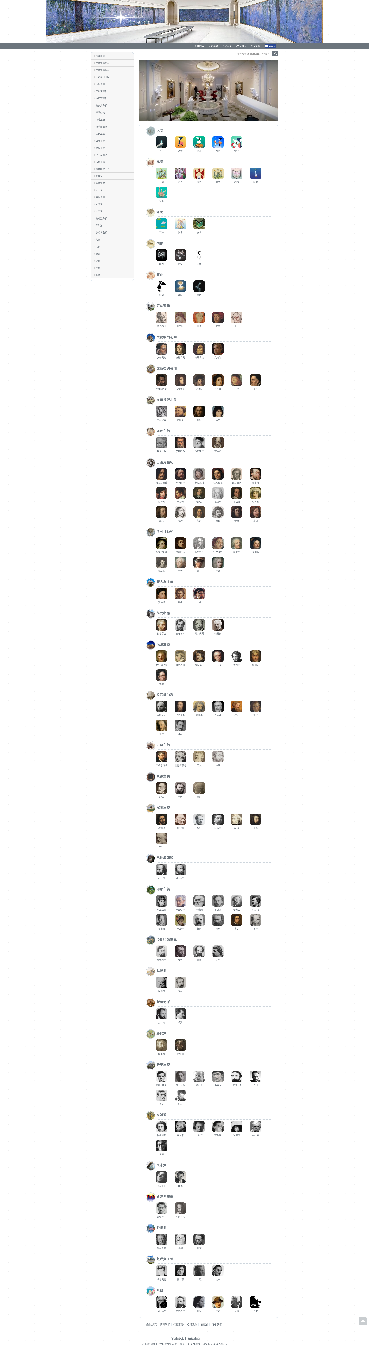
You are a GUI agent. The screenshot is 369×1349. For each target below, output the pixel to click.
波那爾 (161, 1053)
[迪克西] (218, 706)
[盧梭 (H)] (236, 1076)
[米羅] (199, 1270)
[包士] (236, 317)
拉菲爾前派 (101, 126)
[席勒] (180, 1095)
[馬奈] (218, 920)
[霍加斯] (255, 543)
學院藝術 (100, 112)
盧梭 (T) (180, 878)
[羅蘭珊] (236, 1126)
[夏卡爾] (180, 1270)
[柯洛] (236, 819)
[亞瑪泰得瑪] (161, 756)
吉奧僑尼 (180, 388)
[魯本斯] (255, 474)
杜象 (199, 1310)
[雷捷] (161, 1145)
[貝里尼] (236, 380)
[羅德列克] (161, 951)
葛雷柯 (217, 451)
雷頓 (199, 765)
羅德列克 (161, 959)
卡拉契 (180, 501)
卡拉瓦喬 (199, 482)
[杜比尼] (161, 869)
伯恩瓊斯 (180, 715)
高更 (218, 959)
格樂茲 (236, 551)
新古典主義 (101, 105)
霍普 (218, 1310)
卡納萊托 (199, 551)
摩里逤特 (161, 909)
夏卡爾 (180, 1279)
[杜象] (199, 1302)
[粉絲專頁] (270, 46)
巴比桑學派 (101, 154)
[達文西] (199, 380)
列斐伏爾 (199, 633)
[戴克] (161, 512)
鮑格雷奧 (161, 633)
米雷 (161, 734)
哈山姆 (161, 928)
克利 (255, 1084)
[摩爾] (218, 756)
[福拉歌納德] (161, 543)
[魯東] (199, 788)
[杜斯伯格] (180, 1208)
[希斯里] (236, 901)
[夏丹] (199, 562)
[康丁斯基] (180, 1076)
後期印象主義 (103, 168)
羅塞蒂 (199, 715)
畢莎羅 (199, 909)
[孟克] (161, 1095)
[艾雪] (236, 1302)
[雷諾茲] (161, 562)
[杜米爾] (180, 819)
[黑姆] (180, 512)
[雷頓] (199, 756)
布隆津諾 (199, 451)
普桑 (236, 520)
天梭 (199, 602)
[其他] (255, 1302)
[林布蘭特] (180, 474)
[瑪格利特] (161, 1270)
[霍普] (218, 1302)
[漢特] (255, 706)
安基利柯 (161, 357)
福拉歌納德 (161, 551)
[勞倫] (218, 512)
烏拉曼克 (161, 1248)
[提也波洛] (218, 543)
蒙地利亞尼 (161, 1084)
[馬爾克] (218, 1076)
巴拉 (180, 1185)
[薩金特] (218, 819)
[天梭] (199, 593)
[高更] (218, 951)
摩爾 (218, 765)
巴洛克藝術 (101, 91)
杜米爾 (180, 827)
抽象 (98, 267)
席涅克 (161, 991)
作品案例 (227, 46)
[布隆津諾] (199, 442)
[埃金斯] (199, 819)
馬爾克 (217, 1084)
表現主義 (100, 197)
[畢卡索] (180, 1126)
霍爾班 (180, 420)
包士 (236, 326)
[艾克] (218, 317)
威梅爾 (161, 501)
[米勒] (255, 819)
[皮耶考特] (180, 625)
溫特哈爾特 (180, 765)
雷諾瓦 (217, 909)
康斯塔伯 (180, 664)
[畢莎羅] (199, 901)
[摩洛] (180, 788)
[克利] (255, 1076)
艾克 (218, 326)
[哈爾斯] (199, 493)
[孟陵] (218, 411)
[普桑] (236, 512)
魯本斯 (255, 482)
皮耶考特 (180, 633)
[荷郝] (199, 512)
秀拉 (180, 991)
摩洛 (180, 796)
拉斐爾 (217, 388)
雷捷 (161, 1154)
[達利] (218, 1270)
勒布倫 (255, 501)
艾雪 (236, 1310)
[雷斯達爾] (236, 474)
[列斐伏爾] (199, 625)
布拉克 (255, 1135)
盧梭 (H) (236, 1084)
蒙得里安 (161, 1216)
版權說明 (192, 1324)
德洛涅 (199, 1135)
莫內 (199, 928)
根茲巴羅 (180, 551)
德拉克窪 (199, 664)
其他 (98, 239)
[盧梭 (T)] (180, 869)
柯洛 (236, 827)
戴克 (161, 520)
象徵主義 (100, 140)
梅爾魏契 (161, 1135)
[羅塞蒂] (199, 706)
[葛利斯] (218, 1126)
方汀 (161, 847)
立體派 (99, 204)
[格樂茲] (236, 543)
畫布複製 (213, 46)
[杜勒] (199, 411)
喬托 (199, 326)
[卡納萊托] (199, 543)
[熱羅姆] (218, 625)
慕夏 (180, 1022)
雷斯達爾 (236, 482)
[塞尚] (199, 951)
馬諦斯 (180, 1248)
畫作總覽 (151, 1324)
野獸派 (99, 225)
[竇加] (236, 920)
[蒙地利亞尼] (161, 1076)
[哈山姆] (161, 920)
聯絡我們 (217, 1324)
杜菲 (199, 1248)
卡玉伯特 (180, 909)
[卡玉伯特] (180, 901)
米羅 (199, 1279)
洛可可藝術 (101, 98)
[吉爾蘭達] (199, 349)
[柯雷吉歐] (161, 442)
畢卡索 (180, 1135)
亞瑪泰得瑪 (161, 765)
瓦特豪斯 (161, 715)
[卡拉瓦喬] (199, 474)
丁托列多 (180, 451)
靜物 (98, 260)
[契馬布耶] (161, 317)
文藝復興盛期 (103, 70)
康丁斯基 (180, 1084)
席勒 (180, 1104)
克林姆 (161, 1022)
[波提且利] (180, 349)
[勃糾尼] (161, 1177)
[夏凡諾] (161, 788)
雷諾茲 (161, 570)
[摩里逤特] (161, 901)
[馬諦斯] (180, 1239)
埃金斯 (199, 827)
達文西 (199, 388)
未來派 (99, 211)
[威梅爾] (161, 493)
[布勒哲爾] (161, 411)
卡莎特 (180, 928)
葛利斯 (217, 1135)
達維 (180, 602)
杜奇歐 (180, 326)
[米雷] (161, 725)
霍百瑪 (217, 501)
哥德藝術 (100, 55)
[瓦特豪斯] (161, 706)
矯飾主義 (100, 84)
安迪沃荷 (161, 1310)
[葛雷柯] (218, 442)
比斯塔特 (180, 1310)
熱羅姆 (217, 633)
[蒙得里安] (161, 1208)
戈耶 (161, 683)
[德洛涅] (199, 1126)
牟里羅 (236, 501)
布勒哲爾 (161, 420)
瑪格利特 (161, 1279)
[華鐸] (218, 562)
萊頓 (180, 734)
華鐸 (218, 570)
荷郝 (199, 520)
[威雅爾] (180, 1045)
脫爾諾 (255, 664)
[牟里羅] (236, 493)
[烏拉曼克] (161, 1239)
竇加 (236, 928)
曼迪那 (217, 357)
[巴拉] (180, 1177)
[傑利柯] (236, 656)
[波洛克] (199, 1076)
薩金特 (217, 827)
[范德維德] (218, 474)
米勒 (255, 827)
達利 (218, 1279)
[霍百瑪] (218, 493)
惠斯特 (255, 909)
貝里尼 (236, 388)
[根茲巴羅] (180, 543)
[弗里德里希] (161, 656)
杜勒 (199, 420)
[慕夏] (180, 1013)
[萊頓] (180, 725)
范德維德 (218, 482)
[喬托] (199, 317)
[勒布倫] (255, 493)
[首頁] (121, 17)
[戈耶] (161, 675)
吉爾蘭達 (199, 357)
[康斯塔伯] (180, 656)
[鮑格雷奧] (161, 625)
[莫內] (199, 920)
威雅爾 (180, 1053)
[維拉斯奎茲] (161, 474)
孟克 (161, 1104)
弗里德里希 (161, 664)
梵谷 (180, 959)
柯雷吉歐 (161, 451)
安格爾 (161, 602)
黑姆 (180, 520)
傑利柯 (236, 664)
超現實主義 (101, 232)
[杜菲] (199, 1239)
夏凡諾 (161, 796)
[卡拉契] (180, 493)
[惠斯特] (255, 901)
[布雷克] (218, 656)
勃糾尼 (161, 1185)
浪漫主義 (100, 119)
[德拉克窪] (199, 656)
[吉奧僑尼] (180, 380)
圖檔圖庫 (199, 46)
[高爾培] (161, 819)
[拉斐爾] (218, 380)
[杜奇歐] (180, 317)
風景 (98, 253)
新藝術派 (100, 183)
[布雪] (180, 562)
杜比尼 (161, 878)
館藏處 (204, 1324)
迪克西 (217, 715)
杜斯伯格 (180, 1216)
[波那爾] (161, 1045)
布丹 (255, 928)
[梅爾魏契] (161, 1126)
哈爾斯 (199, 501)
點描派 (99, 176)
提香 (255, 388)
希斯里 (236, 909)
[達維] (180, 593)
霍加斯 (255, 551)
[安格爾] (161, 593)
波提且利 (180, 357)
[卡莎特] (180, 920)
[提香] (255, 380)
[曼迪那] (218, 349)
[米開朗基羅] (161, 380)
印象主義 (100, 161)
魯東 (199, 796)
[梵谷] (180, 951)
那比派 (99, 190)
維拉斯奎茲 (161, 482)
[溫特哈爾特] (180, 756)
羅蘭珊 (236, 1135)
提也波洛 (218, 551)
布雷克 (217, 664)
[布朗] (236, 706)
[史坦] (255, 512)
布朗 (236, 715)
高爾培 (161, 827)
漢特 (255, 715)
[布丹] (255, 920)
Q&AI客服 (241, 46)
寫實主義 (100, 147)
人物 (98, 246)
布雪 (180, 570)
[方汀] (161, 838)
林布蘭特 (180, 482)
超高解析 (165, 1324)
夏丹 (199, 570)
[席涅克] (161, 982)
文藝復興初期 (103, 63)
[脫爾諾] (255, 656)
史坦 (255, 520)
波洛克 (199, 1084)
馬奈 (218, 928)
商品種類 (255, 46)
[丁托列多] (180, 442)
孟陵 (218, 420)
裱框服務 (178, 1324)
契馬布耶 (161, 326)
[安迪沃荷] (161, 1302)
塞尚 (199, 959)
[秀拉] (180, 982)
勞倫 (218, 520)
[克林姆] (161, 1013)
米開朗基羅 (161, 388)
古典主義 (100, 133)
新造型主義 (101, 218)
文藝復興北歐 (103, 77)
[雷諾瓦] (218, 901)
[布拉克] (255, 1126)
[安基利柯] (161, 349)
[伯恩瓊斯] (180, 706)
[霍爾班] (180, 411)
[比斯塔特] (180, 1302)
